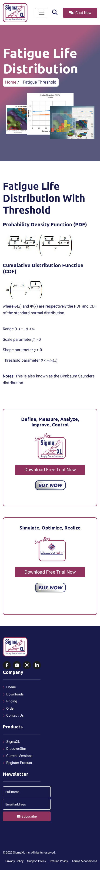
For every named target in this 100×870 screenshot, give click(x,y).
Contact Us (15, 715)
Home (11, 82)
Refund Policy (59, 861)
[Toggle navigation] (41, 12)
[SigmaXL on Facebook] (7, 665)
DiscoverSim (16, 748)
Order (10, 708)
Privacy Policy (14, 861)
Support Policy (36, 861)
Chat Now (82, 13)
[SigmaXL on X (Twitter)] (27, 665)
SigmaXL (13, 741)
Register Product (19, 762)
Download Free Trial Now (50, 469)
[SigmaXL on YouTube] (17, 665)
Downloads (15, 694)
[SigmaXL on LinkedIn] (37, 665)
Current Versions (19, 755)
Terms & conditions (84, 861)
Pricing (11, 701)
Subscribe (28, 816)
